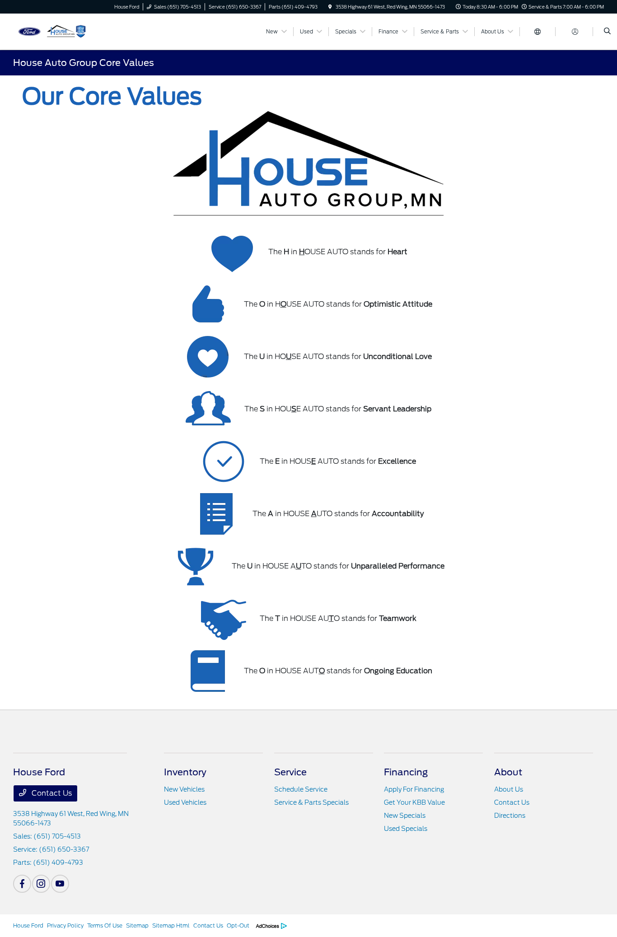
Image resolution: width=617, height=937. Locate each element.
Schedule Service (300, 789)
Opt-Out (238, 925)
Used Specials (405, 828)
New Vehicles (184, 789)
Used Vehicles (185, 802)
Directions (509, 815)
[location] (330, 6)
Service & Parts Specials (311, 802)
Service (290, 772)
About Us (508, 789)
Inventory (185, 772)
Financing (406, 772)
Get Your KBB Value (414, 802)
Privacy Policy (65, 925)
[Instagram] (41, 884)
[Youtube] (60, 884)
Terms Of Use (104, 925)
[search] (607, 31)
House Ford (28, 925)
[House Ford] (54, 31)
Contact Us (51, 793)
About (508, 772)
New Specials (404, 815)
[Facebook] (22, 884)
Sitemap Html (171, 925)
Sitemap (137, 925)
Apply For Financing (414, 789)
